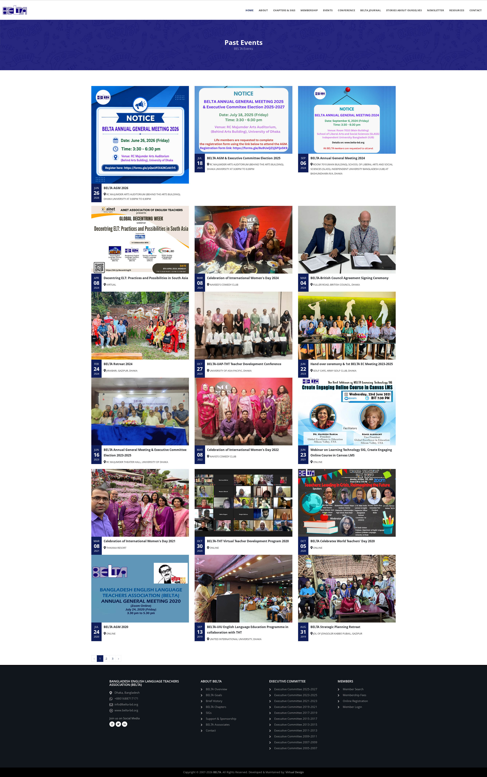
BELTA (217, 772)
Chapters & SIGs (284, 10)
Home (249, 10)
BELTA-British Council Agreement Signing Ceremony (349, 278)
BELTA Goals (214, 695)
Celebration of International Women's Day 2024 (243, 278)
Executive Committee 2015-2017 (295, 718)
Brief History (214, 701)
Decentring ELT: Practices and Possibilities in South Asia (146, 278)
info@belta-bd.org (126, 704)
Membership (309, 10)
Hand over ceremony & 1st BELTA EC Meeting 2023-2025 (351, 364)
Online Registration (355, 701)
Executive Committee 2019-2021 (295, 707)
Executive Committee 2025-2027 (295, 689)
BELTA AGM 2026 (116, 188)
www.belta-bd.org (126, 710)
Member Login (352, 707)
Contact (475, 10)
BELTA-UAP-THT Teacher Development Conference (244, 364)
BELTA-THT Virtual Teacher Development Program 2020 (248, 541)
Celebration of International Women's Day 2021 (139, 541)
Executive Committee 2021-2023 (295, 701)
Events (328, 10)
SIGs (209, 713)
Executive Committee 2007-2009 (295, 742)
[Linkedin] (124, 724)
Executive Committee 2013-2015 (295, 724)
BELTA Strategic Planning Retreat (335, 627)
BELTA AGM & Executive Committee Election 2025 (243, 158)
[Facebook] (112, 724)
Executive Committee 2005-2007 (295, 748)
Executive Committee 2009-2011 (295, 736)
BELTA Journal (370, 10)
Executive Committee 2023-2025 (295, 695)
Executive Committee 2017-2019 (295, 713)
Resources (456, 10)
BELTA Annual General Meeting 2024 (337, 158)
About (263, 10)
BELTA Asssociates (218, 724)
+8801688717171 (126, 698)
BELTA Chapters (216, 707)
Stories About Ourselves (404, 10)
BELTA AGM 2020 (116, 627)
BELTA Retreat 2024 (118, 364)
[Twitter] (118, 724)
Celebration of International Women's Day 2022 (243, 450)
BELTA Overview (216, 689)
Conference (346, 10)
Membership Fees (354, 695)
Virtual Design (295, 772)
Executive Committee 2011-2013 (295, 730)
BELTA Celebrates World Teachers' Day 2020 (342, 541)
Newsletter (435, 10)
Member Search (353, 689)
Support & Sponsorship (221, 718)
